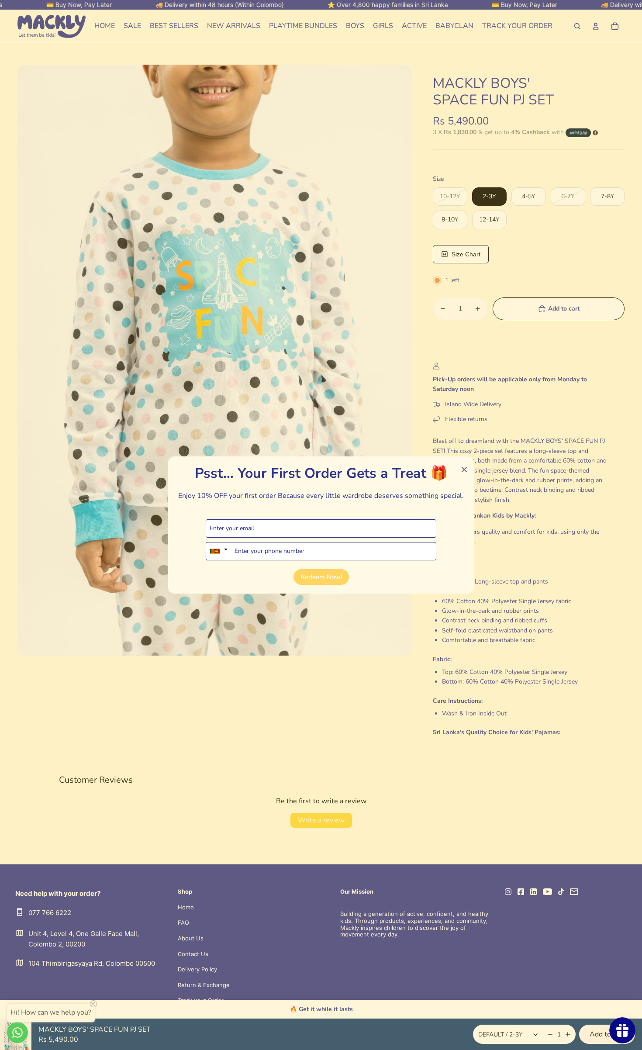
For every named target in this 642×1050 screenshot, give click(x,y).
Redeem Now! (321, 577)
